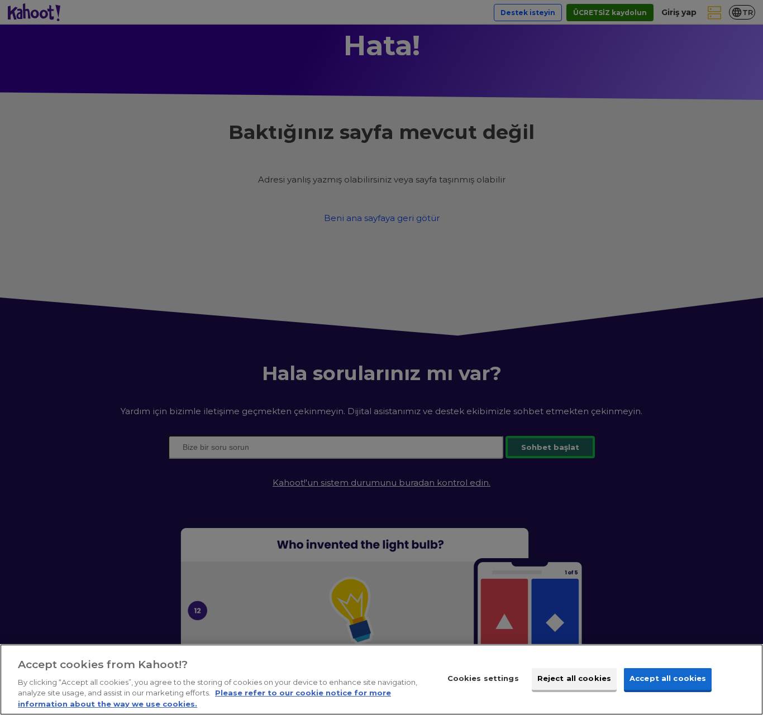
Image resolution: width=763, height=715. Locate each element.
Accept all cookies (668, 678)
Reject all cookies (574, 678)
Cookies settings (483, 678)
